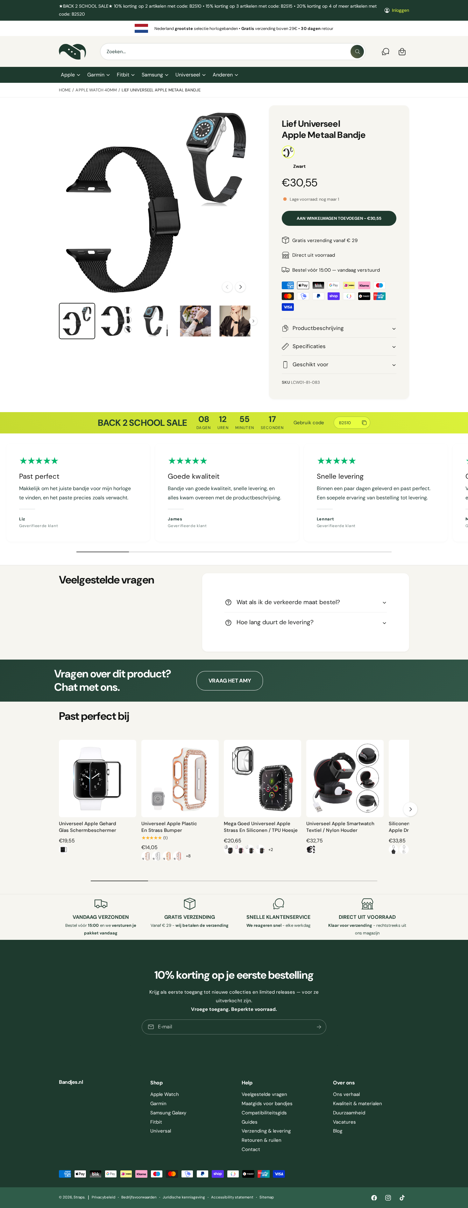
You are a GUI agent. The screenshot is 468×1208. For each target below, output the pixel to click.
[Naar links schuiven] (227, 287)
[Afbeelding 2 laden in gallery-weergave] (116, 321)
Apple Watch (164, 1094)
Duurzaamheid (349, 1113)
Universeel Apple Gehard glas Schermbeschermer (87, 826)
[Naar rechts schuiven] (240, 287)
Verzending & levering (266, 1131)
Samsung (152, 74)
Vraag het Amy (230, 680)
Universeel (187, 74)
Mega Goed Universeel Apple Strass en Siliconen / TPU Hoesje (261, 826)
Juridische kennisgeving (184, 1197)
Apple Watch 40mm (96, 90)
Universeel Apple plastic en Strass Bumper (169, 826)
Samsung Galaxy (168, 1113)
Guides (250, 1122)
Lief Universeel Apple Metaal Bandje (161, 90)
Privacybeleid (103, 1197)
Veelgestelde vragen (264, 1094)
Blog (337, 1131)
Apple (68, 74)
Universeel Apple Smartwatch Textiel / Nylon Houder (340, 826)
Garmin (95, 74)
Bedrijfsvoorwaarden (139, 1197)
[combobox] (232, 51)
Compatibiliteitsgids (264, 1113)
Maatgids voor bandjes (267, 1103)
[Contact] (385, 51)
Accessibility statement (232, 1197)
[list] (234, 28)
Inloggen (400, 10)
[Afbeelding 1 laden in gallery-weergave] (77, 321)
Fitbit (123, 74)
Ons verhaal (346, 1094)
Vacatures (344, 1122)
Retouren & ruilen (261, 1140)
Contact (251, 1149)
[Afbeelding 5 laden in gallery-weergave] (235, 321)
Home (65, 90)
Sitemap (266, 1197)
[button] (70, 75)
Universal (160, 1131)
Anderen (223, 74)
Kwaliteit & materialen (357, 1103)
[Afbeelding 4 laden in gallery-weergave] (195, 321)
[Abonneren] (319, 1026)
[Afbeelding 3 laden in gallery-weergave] (156, 321)
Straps (79, 1197)
